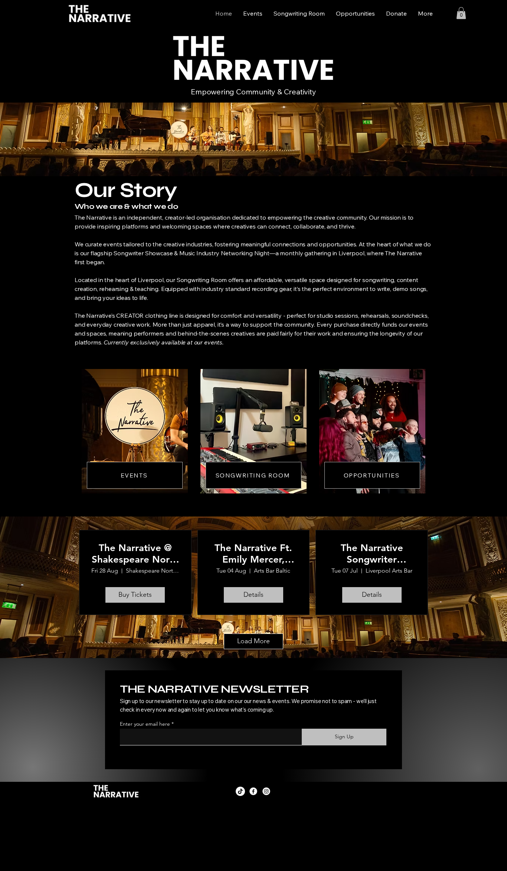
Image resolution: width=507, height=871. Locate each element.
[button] (461, 13)
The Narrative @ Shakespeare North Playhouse (135, 553)
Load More (253, 641)
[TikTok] (240, 791)
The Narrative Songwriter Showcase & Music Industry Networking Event (372, 553)
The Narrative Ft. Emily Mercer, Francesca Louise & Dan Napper (253, 553)
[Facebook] (253, 791)
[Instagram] (266, 791)
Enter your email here (145, 723)
